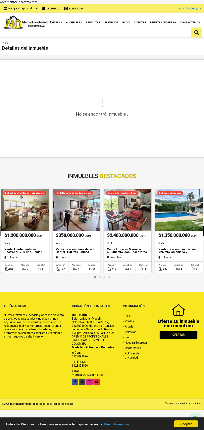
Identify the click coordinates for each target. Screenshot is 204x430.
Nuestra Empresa (163, 22)
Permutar (93, 22)
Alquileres (74, 22)
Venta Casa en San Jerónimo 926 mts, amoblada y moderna (178, 252)
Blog (126, 22)
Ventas (56, 22)
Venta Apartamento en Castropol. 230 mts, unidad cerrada (23, 252)
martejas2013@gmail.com (88, 374)
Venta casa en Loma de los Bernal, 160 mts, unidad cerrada (75, 252)
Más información (116, 423)
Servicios (111, 22)
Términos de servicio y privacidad (183, 403)
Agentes (140, 22)
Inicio (43, 22)
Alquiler (129, 326)
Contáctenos (190, 22)
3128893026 (53, 8)
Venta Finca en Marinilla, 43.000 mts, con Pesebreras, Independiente (127, 252)
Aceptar (186, 423)
